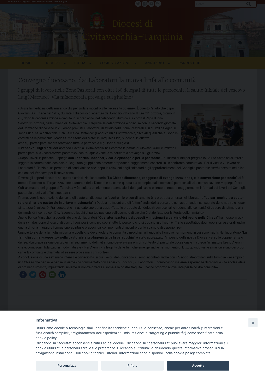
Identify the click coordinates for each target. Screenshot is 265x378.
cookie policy (184, 353)
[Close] (253, 322)
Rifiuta (132, 365)
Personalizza (67, 365)
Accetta (198, 365)
